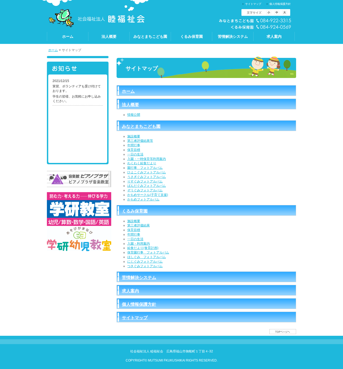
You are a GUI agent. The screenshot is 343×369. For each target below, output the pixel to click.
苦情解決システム (139, 277)
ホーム (53, 50)
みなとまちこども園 (141, 126)
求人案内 (130, 291)
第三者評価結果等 (140, 141)
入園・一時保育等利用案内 (146, 159)
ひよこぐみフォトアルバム (146, 172)
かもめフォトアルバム (143, 199)
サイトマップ (135, 317)
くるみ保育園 (135, 211)
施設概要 (133, 136)
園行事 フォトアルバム (145, 168)
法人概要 (130, 104)
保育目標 (133, 150)
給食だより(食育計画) (142, 248)
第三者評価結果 (138, 225)
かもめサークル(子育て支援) (147, 195)
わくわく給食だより (141, 163)
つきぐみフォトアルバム (145, 266)
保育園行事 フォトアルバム (148, 252)
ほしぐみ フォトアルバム (146, 257)
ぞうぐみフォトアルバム (145, 190)
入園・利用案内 (138, 243)
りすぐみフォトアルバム (145, 181)
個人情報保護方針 (139, 304)
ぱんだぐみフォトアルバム (146, 186)
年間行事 (133, 145)
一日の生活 (135, 154)
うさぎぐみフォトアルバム (146, 177)
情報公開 (133, 115)
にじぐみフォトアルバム (145, 261)
